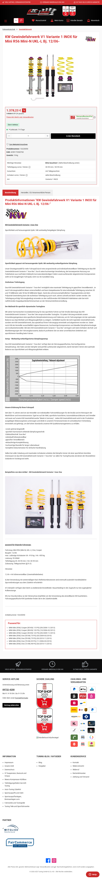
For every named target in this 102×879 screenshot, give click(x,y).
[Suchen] (21, 20)
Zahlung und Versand (81, 777)
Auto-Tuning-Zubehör (13, 789)
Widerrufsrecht (78, 766)
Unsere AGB (9, 766)
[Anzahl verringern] (8, 135)
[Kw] (91, 40)
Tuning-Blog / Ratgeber (48, 756)
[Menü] (5, 21)
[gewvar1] (51, 77)
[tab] (10, 193)
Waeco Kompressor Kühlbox (15, 779)
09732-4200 (8, 689)
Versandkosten (45, 867)
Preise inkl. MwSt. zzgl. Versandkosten (20, 117)
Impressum (9, 762)
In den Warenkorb (73, 136)
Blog (40, 762)
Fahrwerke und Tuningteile (15, 803)
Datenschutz (9, 770)
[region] (51, 77)
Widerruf (76, 770)
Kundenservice (78, 756)
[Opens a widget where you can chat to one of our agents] (93, 875)
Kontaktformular (21, 698)
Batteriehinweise (79, 773)
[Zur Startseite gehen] (41, 11)
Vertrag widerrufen (11, 705)
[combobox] (16, 20)
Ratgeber (42, 766)
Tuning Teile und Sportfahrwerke (17, 806)
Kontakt (76, 762)
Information (9, 756)
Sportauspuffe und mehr (14, 793)
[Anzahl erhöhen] (47, 135)
